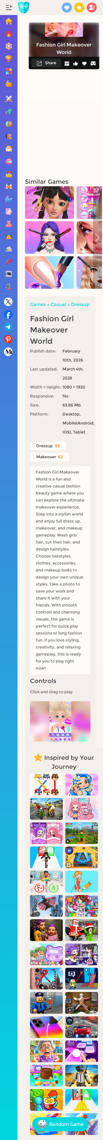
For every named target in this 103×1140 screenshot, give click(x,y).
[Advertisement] (51, 123)
